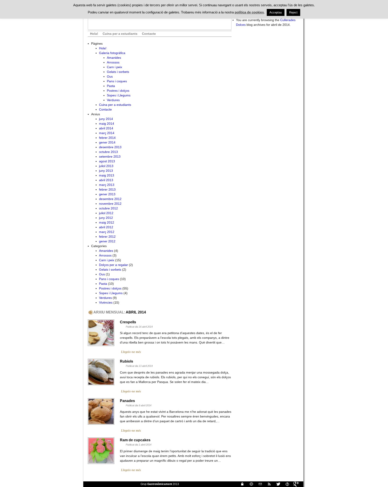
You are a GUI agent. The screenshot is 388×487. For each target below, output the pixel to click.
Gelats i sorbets (118, 72)
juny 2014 (106, 119)
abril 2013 (106, 180)
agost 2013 (107, 161)
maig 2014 (106, 123)
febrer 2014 (107, 137)
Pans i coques (117, 81)
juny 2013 (106, 170)
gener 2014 (107, 142)
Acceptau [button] (275, 12)
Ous (110, 76)
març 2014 (106, 133)
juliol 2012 (106, 213)
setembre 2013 (110, 156)
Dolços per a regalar (113, 265)
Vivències (105, 302)
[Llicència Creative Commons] (249, 484)
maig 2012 (106, 222)
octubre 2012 (108, 208)
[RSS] (267, 484)
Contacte (149, 33)
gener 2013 (107, 194)
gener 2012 (107, 241)
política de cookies (249, 12)
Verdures (113, 100)
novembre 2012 (110, 203)
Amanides (114, 57)
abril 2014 (106, 128)
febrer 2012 (107, 236)
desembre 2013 (110, 147)
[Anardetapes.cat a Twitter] (276, 484)
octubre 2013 (108, 152)
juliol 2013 (106, 166)
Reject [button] (293, 12)
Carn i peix (114, 67)
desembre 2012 (110, 199)
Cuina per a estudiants (120, 33)
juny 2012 (106, 218)
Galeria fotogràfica (112, 53)
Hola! (94, 33)
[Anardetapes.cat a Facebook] (285, 484)
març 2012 (106, 232)
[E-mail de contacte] (258, 484)
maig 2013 (106, 175)
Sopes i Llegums (118, 95)
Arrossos (113, 62)
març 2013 (106, 185)
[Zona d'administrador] (240, 484)
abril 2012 (106, 227)
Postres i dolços (118, 90)
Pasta (111, 86)
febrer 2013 (107, 189)
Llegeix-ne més (131, 352)
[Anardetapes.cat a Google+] (294, 484)
